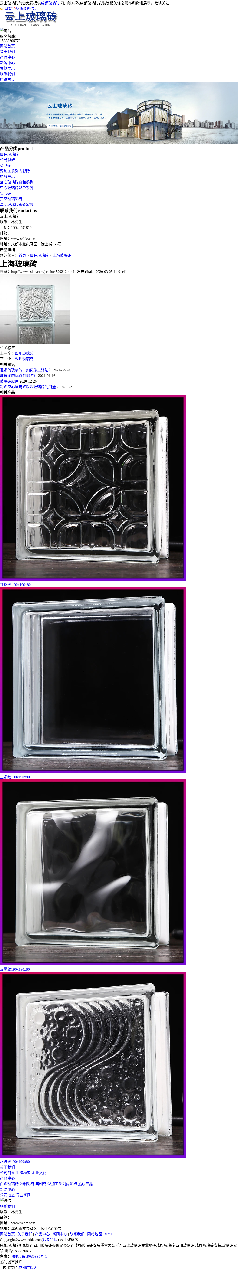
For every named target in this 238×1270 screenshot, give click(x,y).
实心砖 (5, 193)
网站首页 (7, 46)
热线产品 (7, 177)
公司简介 (7, 1173)
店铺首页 (7, 80)
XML (109, 1234)
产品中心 (7, 57)
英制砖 (5, 165)
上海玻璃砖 (62, 255)
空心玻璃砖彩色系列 (16, 188)
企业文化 (39, 1173)
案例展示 (7, 68)
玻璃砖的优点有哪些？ (18, 376)
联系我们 (7, 74)
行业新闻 (23, 1195)
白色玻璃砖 (9, 154)
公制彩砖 (7, 160)
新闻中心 (7, 63)
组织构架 (23, 1173)
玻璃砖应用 (9, 381)
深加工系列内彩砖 (15, 171)
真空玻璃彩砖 (11, 199)
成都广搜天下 (30, 1268)
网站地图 (94, 1234)
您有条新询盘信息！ (23, 9)
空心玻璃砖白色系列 (16, 182)
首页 (22, 255)
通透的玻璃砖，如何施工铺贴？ (26, 370)
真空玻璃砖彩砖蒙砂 (16, 204)
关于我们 (7, 52)
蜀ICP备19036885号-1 (29, 1256)
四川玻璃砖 (24, 353)
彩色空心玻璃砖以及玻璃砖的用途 (28, 387)
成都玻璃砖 (50, 3)
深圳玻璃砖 (24, 359)
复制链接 (50, 1240)
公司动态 (7, 1195)
